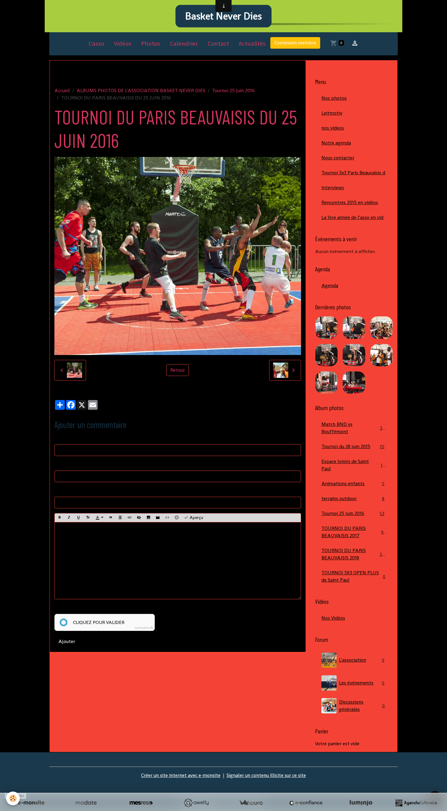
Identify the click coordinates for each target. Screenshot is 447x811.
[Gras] (59, 517)
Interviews (332, 187)
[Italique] (69, 517)
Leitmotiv (331, 113)
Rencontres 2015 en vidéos (349, 202)
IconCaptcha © (144, 628)
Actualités (252, 43)
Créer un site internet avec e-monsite (180, 775)
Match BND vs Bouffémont (353, 428)
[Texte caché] (139, 517)
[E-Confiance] (306, 802)
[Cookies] (13, 798)
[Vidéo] (158, 517)
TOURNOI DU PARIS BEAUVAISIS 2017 (353, 532)
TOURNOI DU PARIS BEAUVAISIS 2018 (354, 554)
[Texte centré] (120, 517)
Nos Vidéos (333, 618)
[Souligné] (78, 517)
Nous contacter (337, 158)
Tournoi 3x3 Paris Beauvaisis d (353, 172)
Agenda (329, 285)
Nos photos (334, 98)
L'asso (96, 43)
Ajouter (66, 641)
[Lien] (129, 517)
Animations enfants (352, 483)
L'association (361, 660)
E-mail (61, 464)
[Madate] (86, 802)
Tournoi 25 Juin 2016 (233, 90)
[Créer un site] (31, 802)
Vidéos (122, 43)
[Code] (167, 517)
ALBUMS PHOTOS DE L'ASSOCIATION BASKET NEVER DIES (141, 90)
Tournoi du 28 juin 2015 (352, 446)
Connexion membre (295, 43)
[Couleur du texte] (99, 517)
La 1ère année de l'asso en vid (352, 217)
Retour (177, 370)
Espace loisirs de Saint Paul (353, 465)
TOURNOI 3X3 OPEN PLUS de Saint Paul (353, 576)
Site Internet (68, 490)
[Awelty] (196, 802)
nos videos (332, 128)
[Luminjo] (361, 802)
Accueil (62, 90)
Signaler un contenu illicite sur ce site (266, 775)
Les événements (361, 683)
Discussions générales (362, 705)
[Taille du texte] (88, 517)
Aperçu (195, 517)
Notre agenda (336, 143)
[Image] (148, 517)
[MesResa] (141, 802)
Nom (59, 438)
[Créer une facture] (251, 802)
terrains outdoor (352, 498)
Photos (150, 43)
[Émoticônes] (177, 517)
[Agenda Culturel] (416, 802)
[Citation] (111, 517)
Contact (218, 43)
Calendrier (184, 43)
